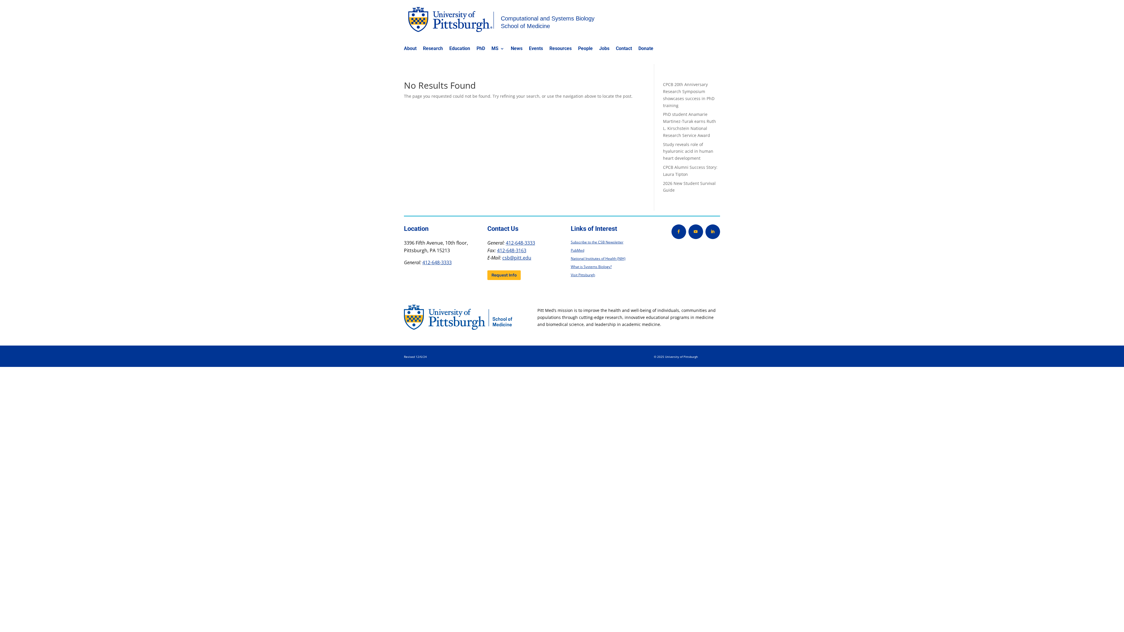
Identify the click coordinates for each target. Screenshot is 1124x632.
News (516, 49)
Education (459, 49)
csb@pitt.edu (516, 258)
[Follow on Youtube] (695, 231)
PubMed (577, 250)
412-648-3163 (511, 250)
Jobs (604, 49)
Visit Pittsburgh (583, 274)
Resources (560, 49)
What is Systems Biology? (591, 266)
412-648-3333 (437, 262)
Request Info (504, 275)
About (410, 49)
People (585, 49)
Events (536, 49)
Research (433, 49)
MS (494, 49)
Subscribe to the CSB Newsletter (597, 242)
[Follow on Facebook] (678, 231)
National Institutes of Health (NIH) (598, 258)
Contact (624, 49)
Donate (645, 49)
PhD (481, 49)
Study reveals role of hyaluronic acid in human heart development (688, 151)
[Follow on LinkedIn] (712, 231)
